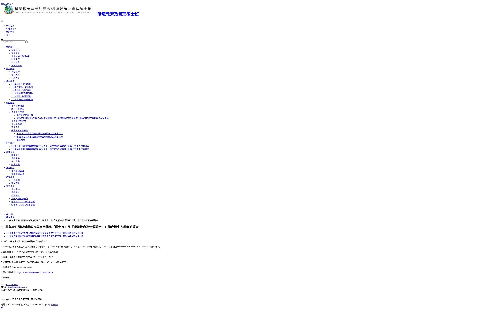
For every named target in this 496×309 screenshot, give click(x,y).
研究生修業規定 (18, 121)
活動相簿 (15, 180)
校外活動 (15, 161)
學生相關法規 (17, 174)
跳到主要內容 (7, 4)
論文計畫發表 (17, 109)
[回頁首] (2, 307)
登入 (8, 35)
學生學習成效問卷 (19, 130)
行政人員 (15, 78)
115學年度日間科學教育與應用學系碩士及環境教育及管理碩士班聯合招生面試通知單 (50, 146)
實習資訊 (15, 127)
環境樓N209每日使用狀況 (23, 205)
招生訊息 (10, 143)
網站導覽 (10, 32)
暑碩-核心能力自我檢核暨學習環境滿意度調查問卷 (40, 137)
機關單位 (15, 195)
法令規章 (10, 168)
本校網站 (15, 189)
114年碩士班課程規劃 (21, 90)
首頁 (10, 214)
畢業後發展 (16, 65)
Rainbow (54, 304)
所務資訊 (15, 155)
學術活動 (15, 158)
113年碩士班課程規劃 (21, 84)
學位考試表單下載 (25, 115)
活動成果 (10, 177)
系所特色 (15, 50)
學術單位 (15, 192)
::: (2, 21)
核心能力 (15, 62)
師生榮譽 (15, 164)
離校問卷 (21, 140)
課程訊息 (10, 81)
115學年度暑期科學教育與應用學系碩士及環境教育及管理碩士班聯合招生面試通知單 (50, 149)
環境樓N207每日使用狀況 (23, 202)
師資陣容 (10, 69)
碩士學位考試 (17, 112)
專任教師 (15, 72)
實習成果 (15, 183)
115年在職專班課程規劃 (22, 99)
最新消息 (10, 152)
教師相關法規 (17, 171)
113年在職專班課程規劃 (22, 87)
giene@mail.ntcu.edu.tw (18, 287)
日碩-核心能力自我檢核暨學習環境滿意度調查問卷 (40, 134)
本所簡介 (10, 47)
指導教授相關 (17, 106)
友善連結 (10, 186)
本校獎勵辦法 (17, 124)
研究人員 (15, 75)
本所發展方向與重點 (20, 56)
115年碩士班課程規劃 (21, 96)
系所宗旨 (15, 53)
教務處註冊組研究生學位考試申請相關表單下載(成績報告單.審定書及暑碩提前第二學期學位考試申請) (63, 118)
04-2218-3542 (12, 284)
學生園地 (10, 103)
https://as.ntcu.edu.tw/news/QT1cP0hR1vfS (35, 272)
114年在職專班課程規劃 (22, 93)
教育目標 (15, 59)
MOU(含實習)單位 (19, 198)
